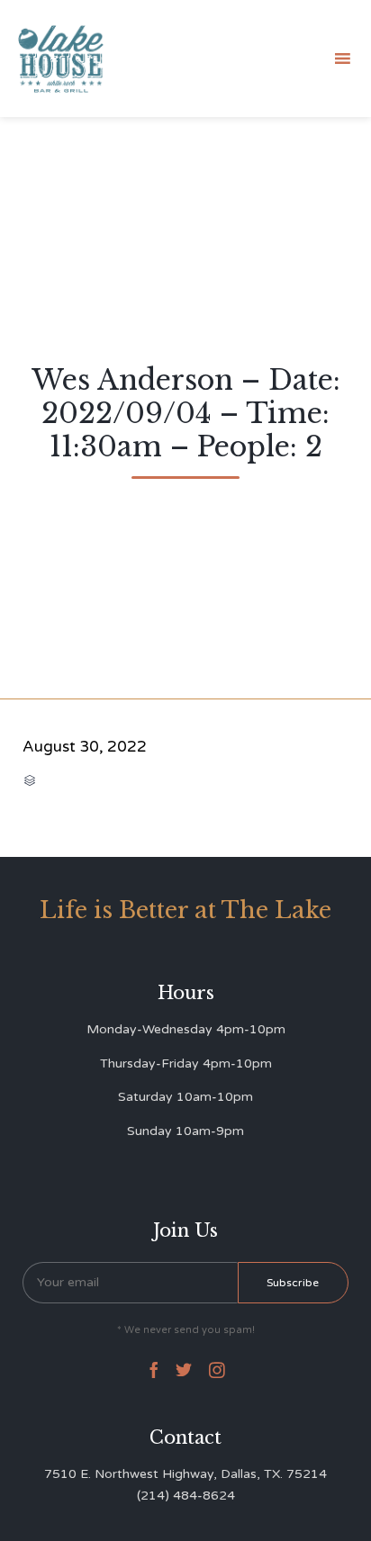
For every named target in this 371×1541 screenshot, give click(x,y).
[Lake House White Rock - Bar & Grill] (61, 59)
